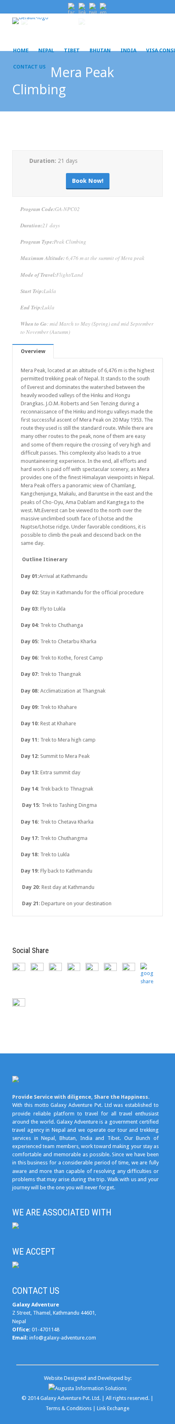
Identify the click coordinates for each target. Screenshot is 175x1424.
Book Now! (87, 180)
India (128, 50)
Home (20, 50)
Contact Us (29, 67)
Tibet (72, 50)
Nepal (46, 50)
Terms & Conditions (69, 1408)
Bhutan (100, 50)
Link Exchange (113, 1408)
